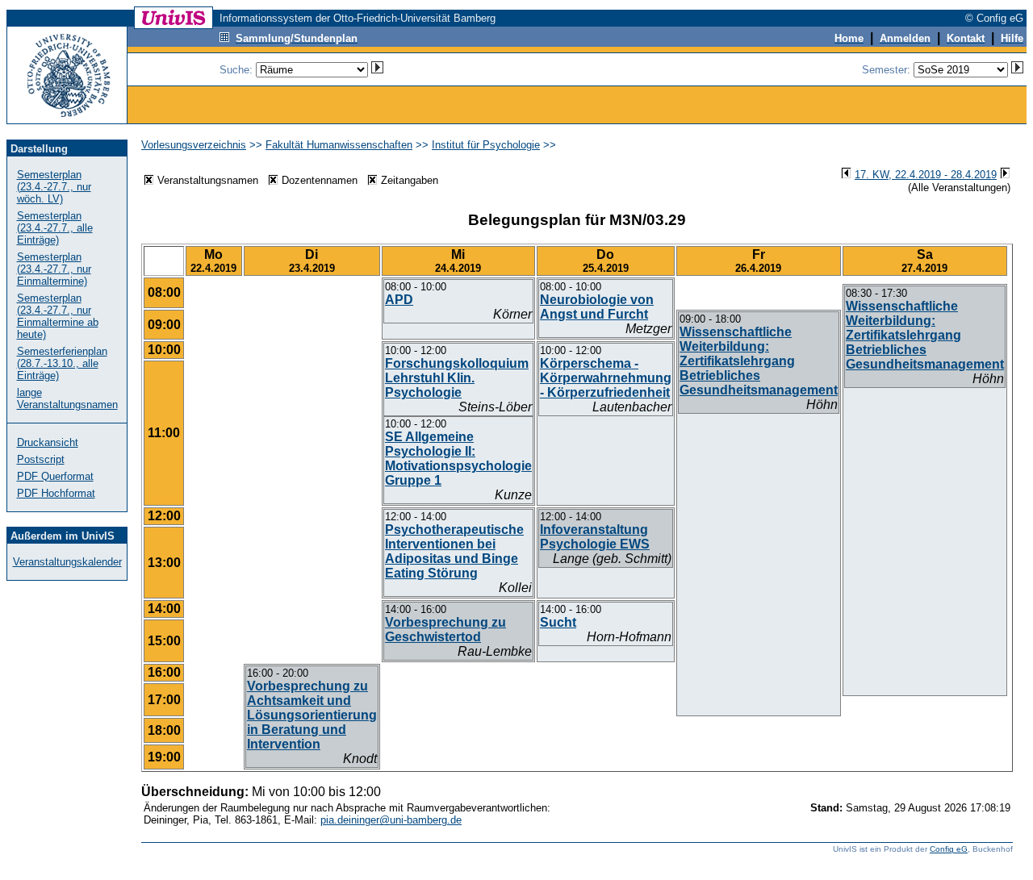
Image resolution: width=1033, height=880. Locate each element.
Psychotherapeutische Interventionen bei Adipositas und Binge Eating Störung (454, 551)
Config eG (949, 849)
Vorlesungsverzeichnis (193, 145)
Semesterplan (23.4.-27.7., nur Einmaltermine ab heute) (57, 316)
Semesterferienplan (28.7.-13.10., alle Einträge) (62, 363)
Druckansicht (47, 442)
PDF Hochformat (56, 493)
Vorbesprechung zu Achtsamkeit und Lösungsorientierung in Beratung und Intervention (312, 715)
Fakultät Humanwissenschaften (339, 145)
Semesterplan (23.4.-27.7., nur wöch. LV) (54, 187)
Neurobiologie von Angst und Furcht (597, 307)
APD (399, 300)
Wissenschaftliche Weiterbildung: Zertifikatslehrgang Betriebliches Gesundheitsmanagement (925, 335)
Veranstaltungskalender (67, 562)
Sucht (558, 622)
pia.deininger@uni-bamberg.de (391, 820)
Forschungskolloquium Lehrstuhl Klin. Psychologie (457, 378)
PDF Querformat (55, 476)
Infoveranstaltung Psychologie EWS (595, 537)
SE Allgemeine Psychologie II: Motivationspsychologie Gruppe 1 (458, 458)
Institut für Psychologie (486, 145)
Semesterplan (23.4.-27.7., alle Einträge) (55, 228)
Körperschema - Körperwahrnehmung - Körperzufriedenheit (605, 378)
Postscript (41, 459)
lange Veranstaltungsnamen (67, 398)
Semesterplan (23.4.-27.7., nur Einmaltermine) (54, 269)
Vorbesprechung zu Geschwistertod (445, 629)
